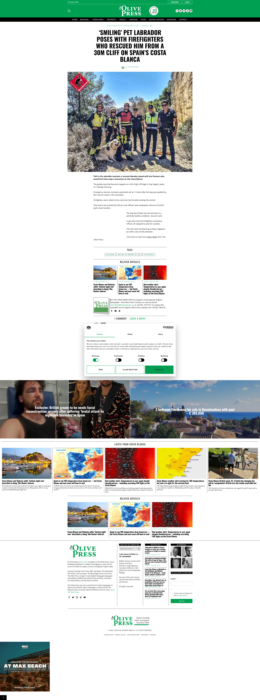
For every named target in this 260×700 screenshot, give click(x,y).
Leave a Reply (138, 318)
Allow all (159, 369)
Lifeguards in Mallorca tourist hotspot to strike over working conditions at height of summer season (155, 550)
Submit (181, 601)
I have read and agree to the (183, 594)
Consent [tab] (99, 334)
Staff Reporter (133, 67)
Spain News (152, 237)
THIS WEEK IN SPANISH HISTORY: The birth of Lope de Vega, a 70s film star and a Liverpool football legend (155, 561)
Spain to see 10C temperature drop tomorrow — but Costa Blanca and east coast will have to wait (129, 288)
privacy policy (182, 595)
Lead (137, 26)
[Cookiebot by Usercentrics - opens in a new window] (164, 327)
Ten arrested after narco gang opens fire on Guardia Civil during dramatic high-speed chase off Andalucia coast (155, 593)
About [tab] (160, 334)
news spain (121, 254)
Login (187, 2)
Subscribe (175, 2)
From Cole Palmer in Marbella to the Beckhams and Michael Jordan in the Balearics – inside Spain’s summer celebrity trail (155, 571)
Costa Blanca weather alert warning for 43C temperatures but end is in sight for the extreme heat (180, 482)
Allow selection (130, 369)
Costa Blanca (128, 26)
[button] (139, 549)
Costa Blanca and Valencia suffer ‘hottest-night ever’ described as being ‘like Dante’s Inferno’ (104, 287)
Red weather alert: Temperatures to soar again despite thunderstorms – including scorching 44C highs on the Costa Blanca (155, 288)
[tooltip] (177, 10)
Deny (101, 369)
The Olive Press (148, 254)
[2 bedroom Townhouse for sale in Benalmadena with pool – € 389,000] (195, 409)
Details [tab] (130, 334)
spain (139, 254)
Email (174, 579)
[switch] (118, 360)
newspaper (131, 254)
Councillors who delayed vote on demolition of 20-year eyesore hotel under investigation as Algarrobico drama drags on (155, 582)
